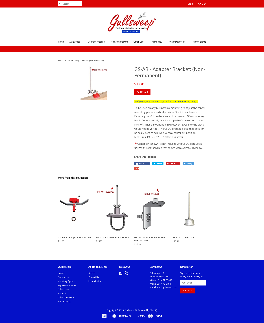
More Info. (157, 41)
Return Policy (94, 281)
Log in (190, 3)
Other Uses (139, 41)
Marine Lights (199, 41)
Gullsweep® (131, 310)
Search (91, 273)
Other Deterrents (177, 41)
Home (61, 41)
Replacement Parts (119, 41)
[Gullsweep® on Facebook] (121, 273)
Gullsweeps (75, 41)
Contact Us (93, 277)
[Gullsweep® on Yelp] (126, 273)
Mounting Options (96, 41)
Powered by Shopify (148, 310)
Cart (204, 3)
